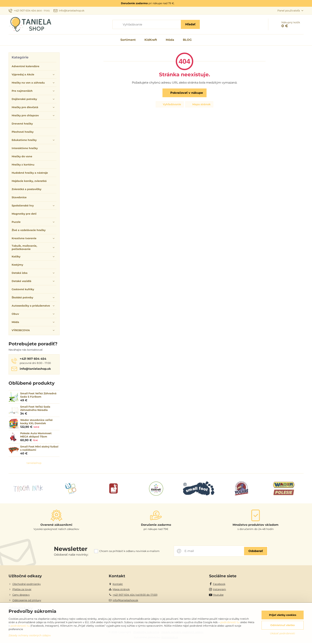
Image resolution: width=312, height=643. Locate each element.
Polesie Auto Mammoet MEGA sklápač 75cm (36, 435)
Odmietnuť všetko (282, 625)
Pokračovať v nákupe (186, 92)
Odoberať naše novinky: (71, 554)
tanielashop (34, 463)
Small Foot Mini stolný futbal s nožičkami (39, 448)
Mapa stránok (201, 104)
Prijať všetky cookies (282, 615)
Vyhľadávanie (171, 104)
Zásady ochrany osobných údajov (30, 635)
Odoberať (255, 551)
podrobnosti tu (230, 622)
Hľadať (190, 24)
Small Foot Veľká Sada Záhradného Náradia (35, 408)
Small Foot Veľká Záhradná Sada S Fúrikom (38, 395)
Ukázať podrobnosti (282, 633)
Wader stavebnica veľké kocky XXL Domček (36, 421)
